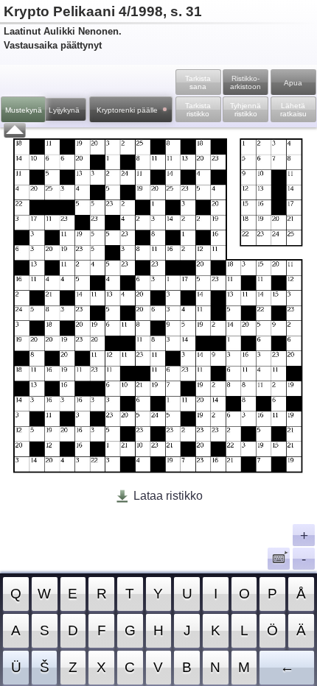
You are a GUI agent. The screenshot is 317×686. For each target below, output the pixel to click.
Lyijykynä (64, 110)
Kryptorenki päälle (127, 110)
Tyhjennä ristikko (245, 110)
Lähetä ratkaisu (293, 110)
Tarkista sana (198, 82)
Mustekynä (23, 110)
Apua (293, 83)
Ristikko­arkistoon (245, 82)
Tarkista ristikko (198, 110)
